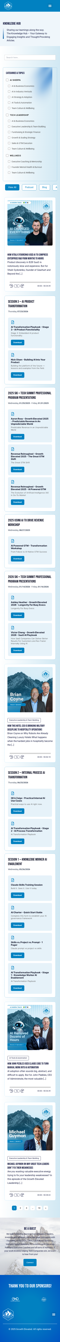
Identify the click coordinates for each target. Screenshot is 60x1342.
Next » (45, 1208)
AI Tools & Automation (18, 1058)
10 (39, 1208)
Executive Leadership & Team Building (24, 720)
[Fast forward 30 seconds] (24, 286)
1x (17, 286)
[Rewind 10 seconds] (11, 286)
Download (17, 342)
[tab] (12, 187)
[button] (50, 5)
